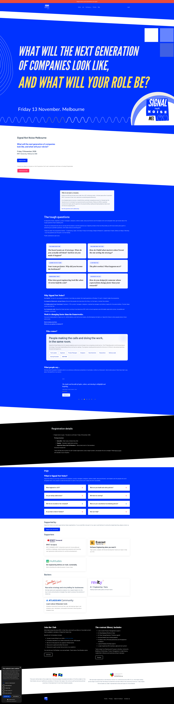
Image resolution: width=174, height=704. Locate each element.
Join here (48, 654)
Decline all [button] (16, 696)
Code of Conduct (118, 698)
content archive (69, 638)
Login (128, 7)
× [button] (20, 667)
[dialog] (11, 684)
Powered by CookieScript (11, 701)
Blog (99, 7)
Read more (66, 395)
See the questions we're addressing (70, 208)
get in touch (118, 450)
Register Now (22, 160)
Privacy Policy (5, 680)
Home (79, 7)
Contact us (127, 698)
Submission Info (23, 170)
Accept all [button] (6, 696)
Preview (94, 7)
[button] (11, 699)
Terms (105, 698)
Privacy (111, 698)
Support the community (52, 529)
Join (83, 7)
